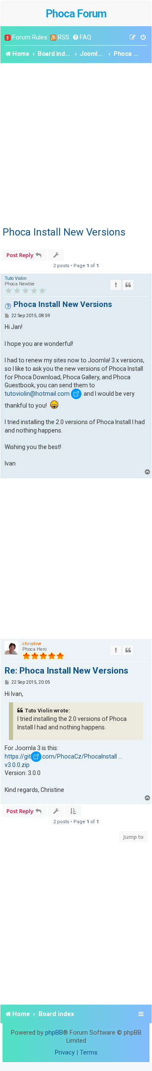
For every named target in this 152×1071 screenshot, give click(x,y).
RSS (63, 37)
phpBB (54, 1032)
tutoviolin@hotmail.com (37, 393)
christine (31, 643)
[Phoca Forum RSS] (53, 37)
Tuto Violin (16, 278)
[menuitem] (81, 37)
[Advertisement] (76, 143)
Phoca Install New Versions (64, 232)
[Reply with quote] (127, 285)
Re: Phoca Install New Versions (66, 671)
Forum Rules (29, 37)
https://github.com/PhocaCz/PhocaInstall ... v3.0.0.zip (63, 760)
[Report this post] (115, 285)
